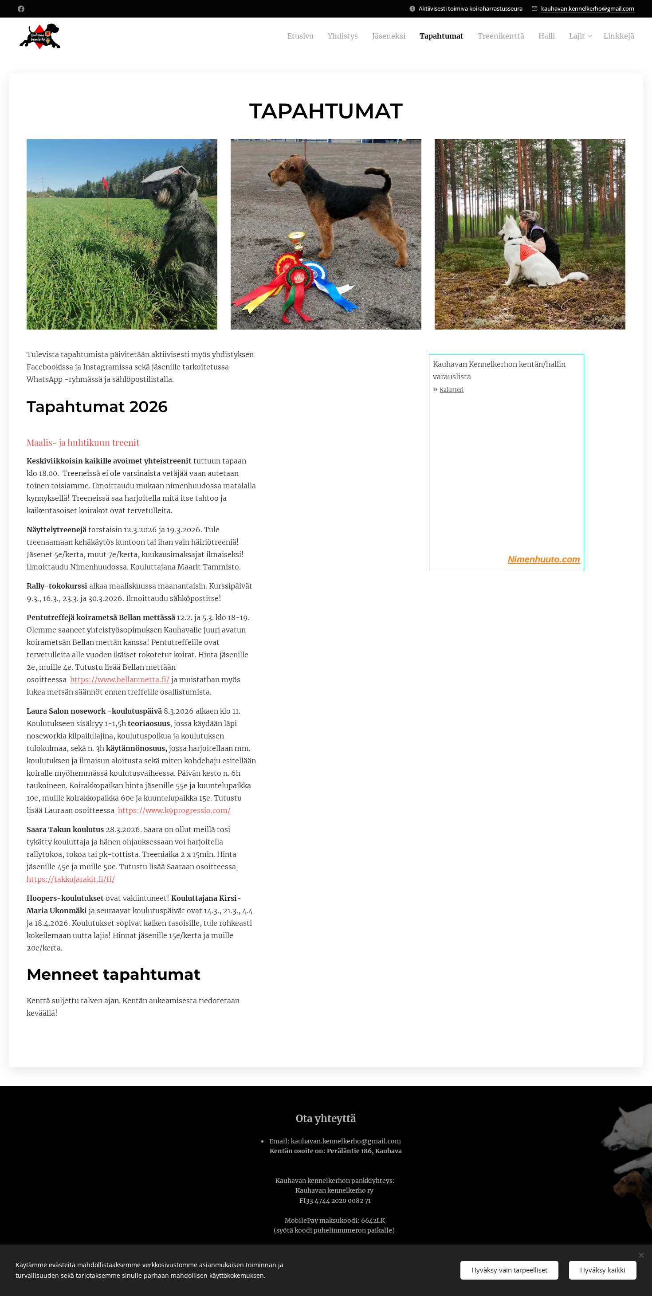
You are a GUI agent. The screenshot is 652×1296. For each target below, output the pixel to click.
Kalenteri (451, 389)
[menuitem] (303, 36)
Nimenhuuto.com (544, 559)
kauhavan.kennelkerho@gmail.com (587, 8)
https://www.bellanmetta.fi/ (119, 679)
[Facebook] (21, 8)
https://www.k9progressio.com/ (174, 810)
